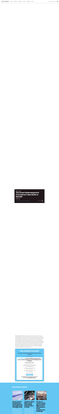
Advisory (24, 1)
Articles (11, 1)
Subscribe (28, 1)
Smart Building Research (52, 1)
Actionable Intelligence (20, 200)
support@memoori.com (31, 377)
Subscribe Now (21, 358)
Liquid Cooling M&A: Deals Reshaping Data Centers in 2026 (29, 404)
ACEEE (16, 200)
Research (15, 1)
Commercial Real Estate (25, 200)
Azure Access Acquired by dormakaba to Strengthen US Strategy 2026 (17, 404)
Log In (32, 1)
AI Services (20, 1)
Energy (25, 400)
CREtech (29, 200)
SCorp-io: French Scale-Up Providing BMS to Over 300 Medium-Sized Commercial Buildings (41, 406)
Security (13, 400)
